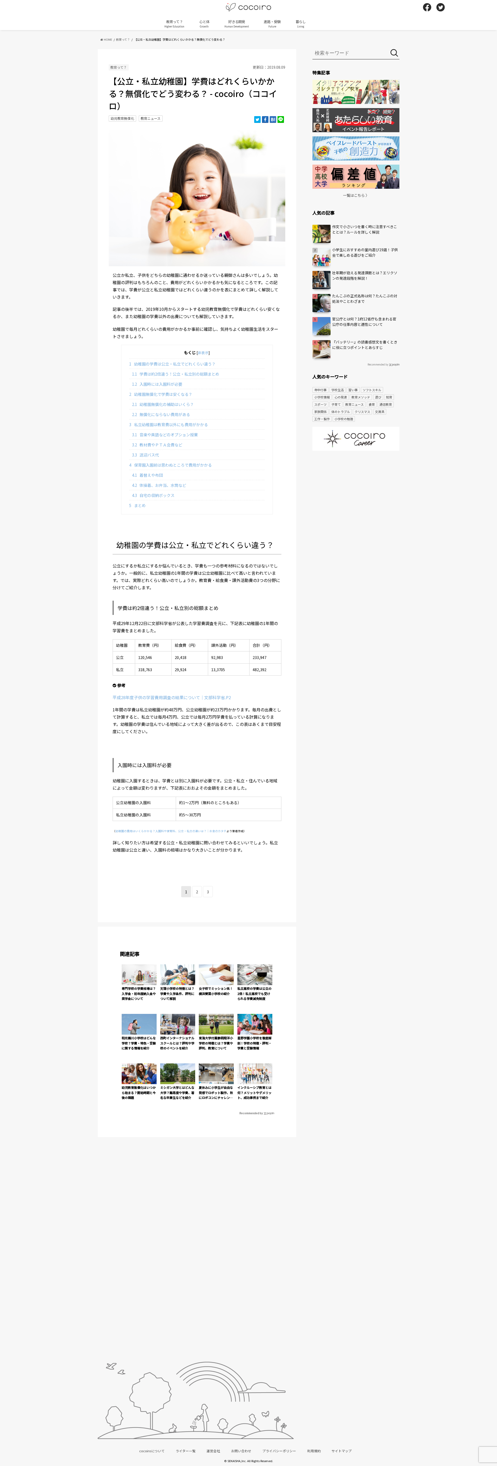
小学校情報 (322, 397)
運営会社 (213, 1450)
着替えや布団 (147, 475)
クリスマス (362, 411)
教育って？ (174, 23)
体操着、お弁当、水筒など (159, 485)
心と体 (204, 23)
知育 (389, 397)
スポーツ (320, 404)
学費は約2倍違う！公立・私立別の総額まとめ (176, 374)
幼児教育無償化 (122, 118)
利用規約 (314, 1450)
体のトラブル (340, 411)
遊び (378, 397)
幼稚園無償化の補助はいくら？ (163, 404)
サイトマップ (342, 1450)
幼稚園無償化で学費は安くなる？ (160, 394)
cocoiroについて (152, 1450)
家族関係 (320, 411)
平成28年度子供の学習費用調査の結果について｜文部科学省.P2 (172, 697)
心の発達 (340, 397)
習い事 (353, 390)
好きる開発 (236, 23)
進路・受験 (272, 23)
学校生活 (337, 390)
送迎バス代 (145, 455)
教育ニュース (150, 118)
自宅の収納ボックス (153, 495)
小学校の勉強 (343, 419)
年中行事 (320, 390)
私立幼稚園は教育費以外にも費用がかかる (168, 424)
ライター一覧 (186, 1450)
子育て (336, 404)
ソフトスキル (372, 390)
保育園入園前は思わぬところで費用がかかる (170, 465)
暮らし (301, 23)
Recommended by (251, 1113)
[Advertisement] (355, 495)
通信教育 (385, 404)
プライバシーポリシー (279, 1450)
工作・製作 (322, 419)
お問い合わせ (241, 1450)
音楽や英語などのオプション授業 (165, 434)
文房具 (379, 411)
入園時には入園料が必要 (157, 384)
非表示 (203, 352)
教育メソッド (361, 397)
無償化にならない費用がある (161, 414)
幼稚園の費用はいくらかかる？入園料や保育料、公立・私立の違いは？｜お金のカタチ (170, 831)
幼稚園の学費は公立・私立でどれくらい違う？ (172, 364)
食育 (372, 404)
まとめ (137, 505)
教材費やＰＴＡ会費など (157, 444)
